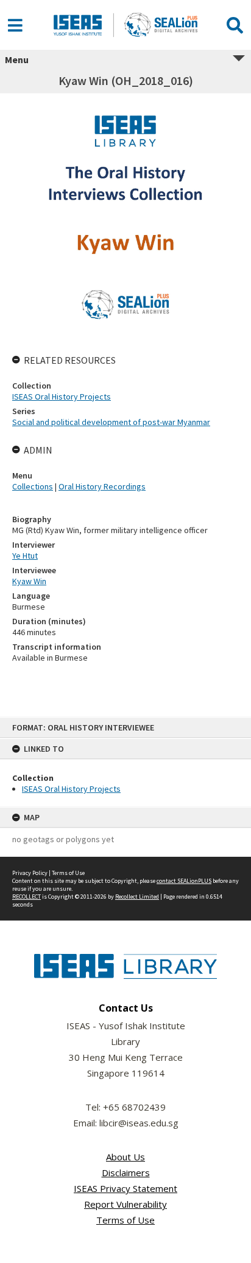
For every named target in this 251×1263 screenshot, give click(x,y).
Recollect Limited (137, 896)
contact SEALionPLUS (184, 881)
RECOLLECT (26, 896)
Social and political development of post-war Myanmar (111, 422)
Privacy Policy (30, 873)
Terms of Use (68, 873)
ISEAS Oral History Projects (71, 788)
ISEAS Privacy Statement (125, 1188)
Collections (32, 486)
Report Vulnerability (125, 1204)
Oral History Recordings (102, 486)
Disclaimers (126, 1172)
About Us (125, 1157)
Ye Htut (25, 555)
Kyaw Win (29, 581)
